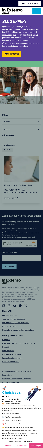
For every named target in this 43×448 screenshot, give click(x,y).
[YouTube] (14, 305)
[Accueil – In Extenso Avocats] (12, 11)
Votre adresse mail (10, 252)
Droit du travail (8, 351)
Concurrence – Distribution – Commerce (18, 343)
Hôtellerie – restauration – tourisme (16, 379)
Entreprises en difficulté (11, 354)
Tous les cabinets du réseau (13, 319)
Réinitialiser (8, 135)
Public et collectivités (10, 362)
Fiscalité (5, 347)
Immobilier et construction (12, 358)
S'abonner (9, 266)
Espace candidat (9, 326)
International (7, 375)
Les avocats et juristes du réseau (15, 323)
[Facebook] (20, 305)
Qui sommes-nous (9, 315)
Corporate (6, 340)
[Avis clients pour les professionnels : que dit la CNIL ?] (21, 179)
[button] (12, 3)
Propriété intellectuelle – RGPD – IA (17, 371)
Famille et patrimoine (10, 382)
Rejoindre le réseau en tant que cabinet (18, 330)
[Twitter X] (25, 305)
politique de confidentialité (26, 237)
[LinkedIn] (3, 305)
